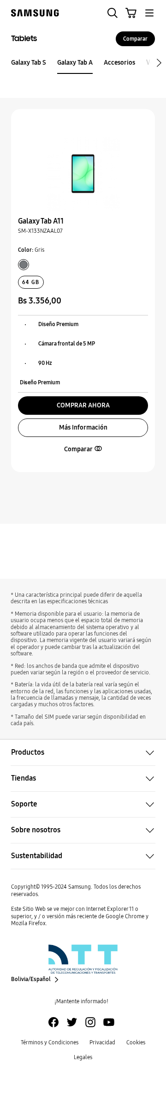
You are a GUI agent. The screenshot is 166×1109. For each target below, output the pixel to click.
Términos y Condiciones (49, 1042)
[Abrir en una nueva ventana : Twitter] (71, 1022)
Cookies (135, 1042)
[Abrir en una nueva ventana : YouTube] (108, 1022)
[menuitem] (28, 63)
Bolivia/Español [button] (31, 979)
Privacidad (102, 1042)
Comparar (135, 39)
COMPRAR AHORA (83, 405)
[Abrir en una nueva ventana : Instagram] (90, 1022)
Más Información (83, 427)
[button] (112, 13)
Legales (83, 1057)
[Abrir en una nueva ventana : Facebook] (53, 1022)
